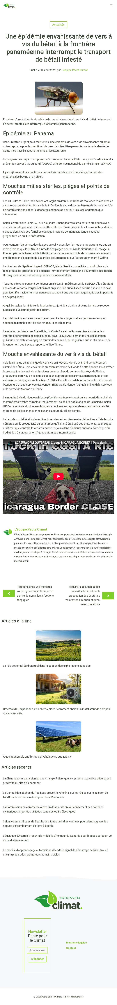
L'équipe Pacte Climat (75, 70)
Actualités (58, 24)
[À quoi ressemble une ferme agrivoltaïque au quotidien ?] (58, 749)
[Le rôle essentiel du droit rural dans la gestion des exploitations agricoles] (58, 658)
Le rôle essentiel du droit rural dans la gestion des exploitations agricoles (47, 665)
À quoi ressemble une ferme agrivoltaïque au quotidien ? (37, 756)
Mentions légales (76, 942)
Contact (71, 947)
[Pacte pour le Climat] (9, 5)
